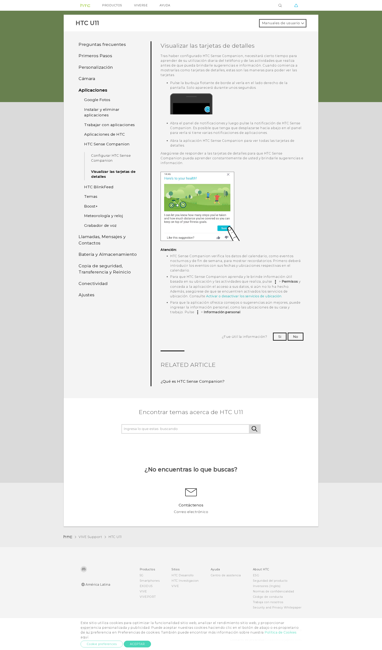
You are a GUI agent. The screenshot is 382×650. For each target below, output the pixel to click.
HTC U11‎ (115, 537)
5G (141, 575)
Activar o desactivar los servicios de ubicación (244, 296)
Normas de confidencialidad (273, 591)
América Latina (98, 584)
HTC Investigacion (185, 580)
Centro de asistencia (226, 575)
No (295, 337)
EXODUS (146, 586)
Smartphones (150, 580)
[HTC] (85, 5)
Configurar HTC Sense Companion (111, 158)
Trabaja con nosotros (268, 602)
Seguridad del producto (270, 580)
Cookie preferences (102, 644)
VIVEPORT (148, 597)
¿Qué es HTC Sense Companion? (193, 381)
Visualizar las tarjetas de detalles (113, 174)
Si (279, 337)
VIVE (143, 591)
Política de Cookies (280, 632)
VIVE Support (90, 537)
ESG (256, 575)
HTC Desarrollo (183, 575)
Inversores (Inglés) (267, 586)
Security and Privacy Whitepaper (277, 607)
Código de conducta (268, 597)
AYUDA (165, 5)
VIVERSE (141, 5)
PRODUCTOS (112, 5)
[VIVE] (296, 5)
